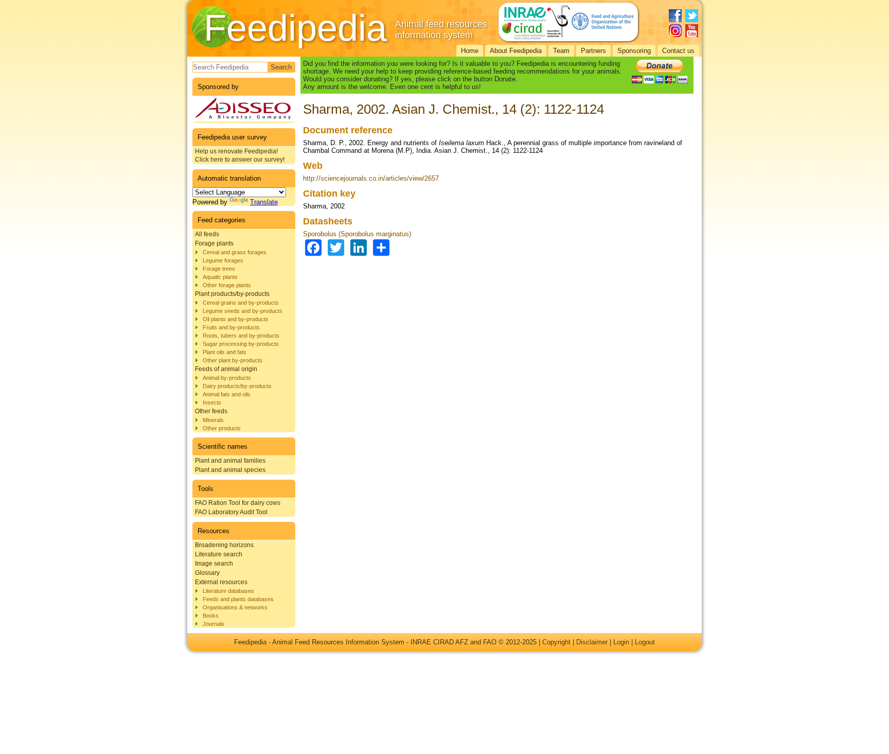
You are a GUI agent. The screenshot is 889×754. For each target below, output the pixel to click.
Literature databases (228, 591)
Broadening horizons (224, 545)
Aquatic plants (220, 277)
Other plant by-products (232, 360)
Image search (214, 563)
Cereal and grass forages (234, 252)
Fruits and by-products (231, 327)
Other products (222, 428)
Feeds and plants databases (238, 599)
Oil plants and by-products (236, 319)
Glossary (207, 572)
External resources (221, 582)
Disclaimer (592, 642)
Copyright (556, 642)
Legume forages (223, 260)
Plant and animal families (230, 460)
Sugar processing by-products (241, 344)
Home (469, 51)
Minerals (213, 420)
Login (621, 642)
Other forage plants (227, 285)
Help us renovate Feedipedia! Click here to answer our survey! (240, 155)
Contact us (678, 51)
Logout (645, 642)
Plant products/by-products (232, 293)
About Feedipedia (516, 51)
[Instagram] (675, 30)
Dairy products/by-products (237, 386)
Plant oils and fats (224, 352)
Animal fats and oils (227, 394)
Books (211, 615)
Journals (213, 624)
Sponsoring (634, 51)
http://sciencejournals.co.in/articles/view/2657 (371, 178)
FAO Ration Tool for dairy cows (237, 502)
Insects (212, 402)
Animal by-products (227, 378)
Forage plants (214, 243)
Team (561, 51)
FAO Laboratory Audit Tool (231, 512)
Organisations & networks (235, 607)
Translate (264, 202)
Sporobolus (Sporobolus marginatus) (357, 234)
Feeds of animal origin (226, 369)
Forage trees (219, 269)
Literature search (218, 554)
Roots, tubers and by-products (241, 335)
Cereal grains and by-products (241, 303)
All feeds (207, 234)
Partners (593, 51)
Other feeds (211, 411)
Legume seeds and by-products (242, 311)
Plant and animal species (230, 470)
